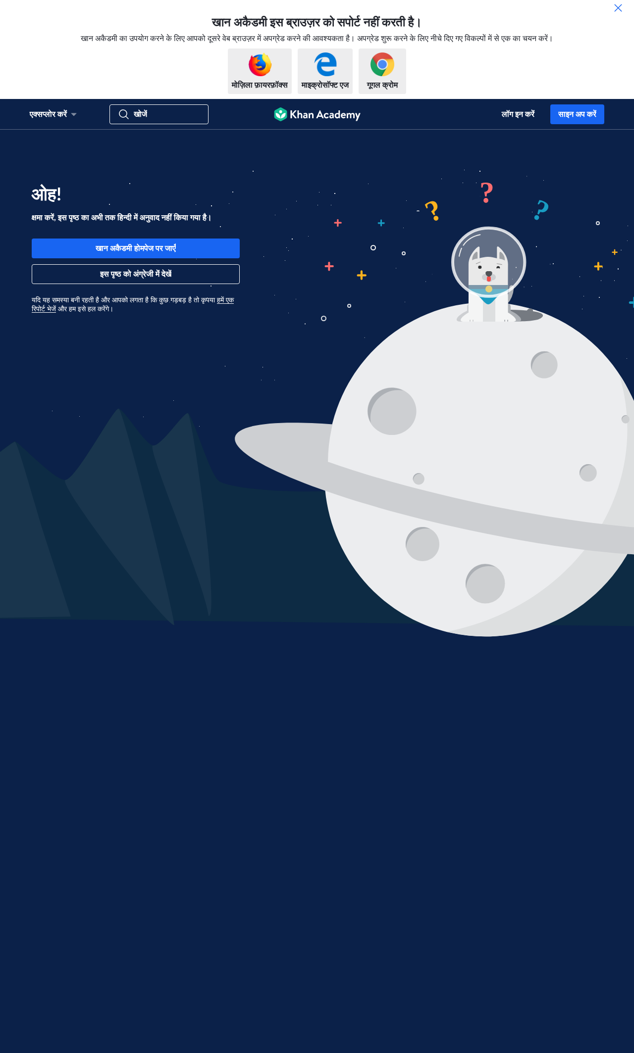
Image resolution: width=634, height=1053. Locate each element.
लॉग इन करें (518, 114)
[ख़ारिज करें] (618, 8)
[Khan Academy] (317, 114)
